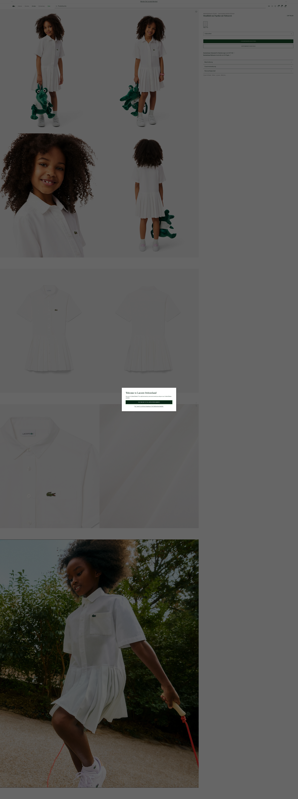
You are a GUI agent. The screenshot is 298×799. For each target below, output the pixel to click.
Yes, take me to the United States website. (149, 402)
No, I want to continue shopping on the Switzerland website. (149, 406)
